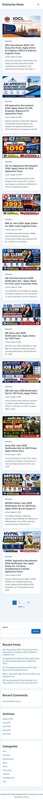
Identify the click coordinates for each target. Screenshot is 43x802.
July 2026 (6, 723)
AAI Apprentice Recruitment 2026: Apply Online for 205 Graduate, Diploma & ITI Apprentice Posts (19, 109)
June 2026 (7, 726)
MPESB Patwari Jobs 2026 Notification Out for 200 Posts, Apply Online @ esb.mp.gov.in (20, 506)
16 (28, 602)
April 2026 (7, 734)
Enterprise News (13, 4)
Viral (4, 782)
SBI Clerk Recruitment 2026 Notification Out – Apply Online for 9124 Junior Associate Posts (21, 281)
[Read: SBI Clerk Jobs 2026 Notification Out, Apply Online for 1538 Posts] (21, 314)
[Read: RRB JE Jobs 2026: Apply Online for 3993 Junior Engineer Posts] (21, 205)
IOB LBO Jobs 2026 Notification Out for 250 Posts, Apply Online (21, 392)
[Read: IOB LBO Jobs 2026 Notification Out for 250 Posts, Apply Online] (21, 372)
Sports (5, 766)
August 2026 (8, 719)
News (5, 763)
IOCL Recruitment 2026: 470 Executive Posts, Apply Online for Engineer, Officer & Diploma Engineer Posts (20, 49)
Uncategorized (8, 778)
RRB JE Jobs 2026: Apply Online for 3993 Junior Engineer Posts (21, 224)
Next (21, 607)
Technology (7, 770)
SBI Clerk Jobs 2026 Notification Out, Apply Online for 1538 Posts (20, 336)
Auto (4, 751)
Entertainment (8, 759)
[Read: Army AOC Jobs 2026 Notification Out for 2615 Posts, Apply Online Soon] (21, 427)
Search (5, 627)
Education (8, 41)
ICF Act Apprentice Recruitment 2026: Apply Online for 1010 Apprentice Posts (21, 168)
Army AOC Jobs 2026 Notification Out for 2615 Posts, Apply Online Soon (21, 448)
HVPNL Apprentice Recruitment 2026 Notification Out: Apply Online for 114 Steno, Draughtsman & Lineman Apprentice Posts (21, 566)
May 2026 (6, 730)
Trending (6, 774)
